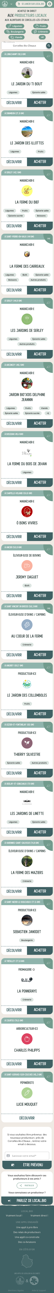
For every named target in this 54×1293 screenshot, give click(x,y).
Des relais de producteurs (27, 1232)
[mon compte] (49, 4)
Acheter (40, 102)
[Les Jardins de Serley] (27, 319)
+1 (48, 413)
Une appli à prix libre (27, 1227)
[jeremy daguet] (27, 565)
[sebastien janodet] (27, 920)
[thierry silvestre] (27, 743)
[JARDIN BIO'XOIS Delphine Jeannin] (27, 383)
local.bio (27, 1211)
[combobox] (24, 45)
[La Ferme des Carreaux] (27, 255)
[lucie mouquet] (27, 1093)
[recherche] (49, 45)
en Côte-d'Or (27, 1249)
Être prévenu (33, 1165)
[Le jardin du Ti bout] (27, 72)
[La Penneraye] (27, 979)
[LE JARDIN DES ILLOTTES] (27, 131)
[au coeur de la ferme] (27, 624)
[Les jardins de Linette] (27, 802)
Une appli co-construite (27, 1237)
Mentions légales (16, 1290)
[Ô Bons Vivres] (27, 511)
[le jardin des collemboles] (27, 684)
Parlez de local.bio (31, 1200)
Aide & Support (39, 1290)
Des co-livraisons (27, 1242)
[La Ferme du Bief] (27, 190)
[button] (11, 4)
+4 (42, 37)
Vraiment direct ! (39, 1215)
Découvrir (14, 103)
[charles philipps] (27, 1038)
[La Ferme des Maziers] (27, 861)
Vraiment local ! (14, 1215)
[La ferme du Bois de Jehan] (27, 452)
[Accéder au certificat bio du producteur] (49, 56)
